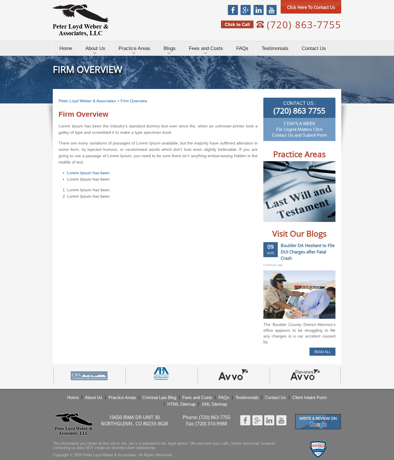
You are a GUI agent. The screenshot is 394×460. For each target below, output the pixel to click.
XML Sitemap (214, 404)
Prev (273, 226)
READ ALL (322, 351)
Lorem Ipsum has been (88, 172)
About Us (95, 48)
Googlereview (318, 416)
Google (245, 9)
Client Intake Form (309, 397)
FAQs (242, 48)
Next (325, 226)
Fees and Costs (206, 48)
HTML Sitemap (181, 404)
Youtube (271, 9)
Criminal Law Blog (159, 397)
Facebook (233, 9)
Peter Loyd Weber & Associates (80, 20)
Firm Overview (134, 101)
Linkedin (258, 9)
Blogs (170, 48)
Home (65, 48)
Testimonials (275, 48)
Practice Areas (134, 48)
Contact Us (314, 48)
